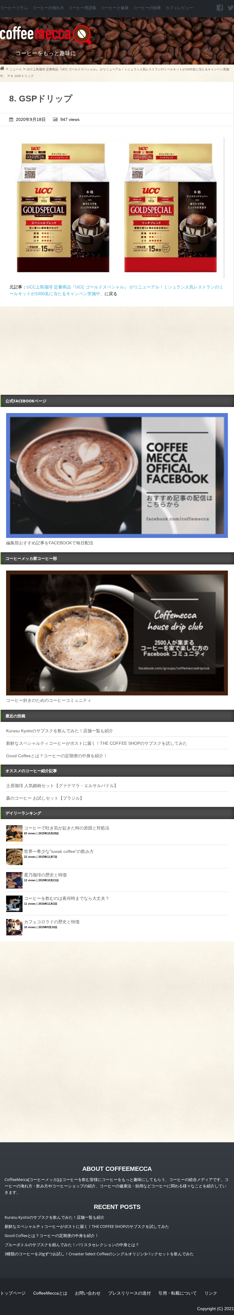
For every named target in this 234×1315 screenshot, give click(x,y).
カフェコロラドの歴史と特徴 (52, 921)
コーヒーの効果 (147, 8)
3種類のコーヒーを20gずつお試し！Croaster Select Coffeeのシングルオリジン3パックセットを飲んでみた (99, 1254)
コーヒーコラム (14, 8)
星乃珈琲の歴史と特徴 (45, 874)
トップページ (13, 1293)
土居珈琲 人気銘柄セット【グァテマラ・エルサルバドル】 (62, 785)
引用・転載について (177, 1293)
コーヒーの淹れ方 (48, 8)
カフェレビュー (179, 8)
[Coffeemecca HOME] (2, 69)
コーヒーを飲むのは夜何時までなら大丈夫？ (66, 898)
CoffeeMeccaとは (50, 1293)
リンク (210, 1293)
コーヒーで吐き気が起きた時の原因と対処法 (66, 827)
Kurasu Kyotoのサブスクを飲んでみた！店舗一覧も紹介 (59, 730)
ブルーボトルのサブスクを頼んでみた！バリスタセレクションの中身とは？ (72, 1244)
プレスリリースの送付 (129, 1293)
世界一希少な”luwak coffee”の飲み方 (59, 851)
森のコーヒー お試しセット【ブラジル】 (45, 798)
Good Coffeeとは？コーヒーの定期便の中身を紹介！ (57, 755)
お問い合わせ (88, 1293)
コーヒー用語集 (82, 8)
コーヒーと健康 (115, 8)
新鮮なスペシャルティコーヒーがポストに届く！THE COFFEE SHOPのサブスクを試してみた (96, 743)
